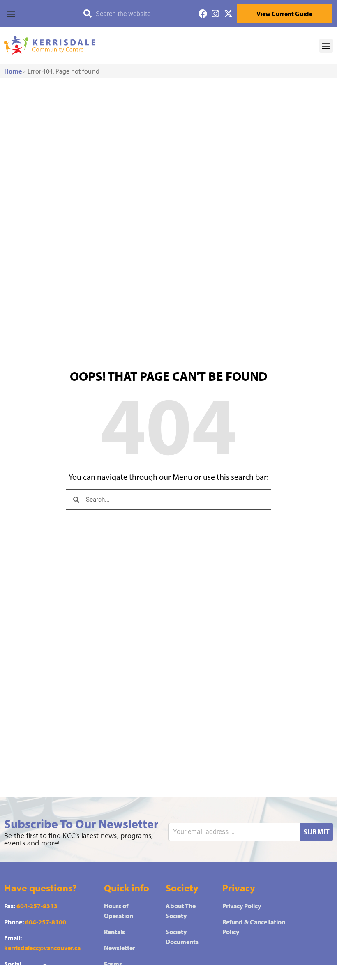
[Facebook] (203, 13)
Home (13, 71)
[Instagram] (215, 13)
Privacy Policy (241, 906)
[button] (37, 14)
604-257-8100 (45, 922)
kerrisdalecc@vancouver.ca (42, 948)
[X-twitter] (228, 13)
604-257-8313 (37, 906)
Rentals (114, 932)
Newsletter (119, 948)
